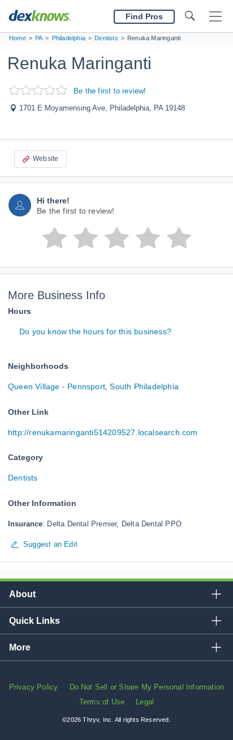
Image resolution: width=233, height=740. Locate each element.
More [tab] (20, 647)
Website (45, 159)
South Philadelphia (144, 386)
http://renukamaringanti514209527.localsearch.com (103, 432)
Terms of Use (101, 702)
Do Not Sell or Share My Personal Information (147, 687)
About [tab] (22, 594)
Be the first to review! (110, 91)
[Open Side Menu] (215, 16)
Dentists (23, 477)
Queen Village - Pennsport (56, 386)
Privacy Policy (33, 687)
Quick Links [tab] (34, 621)
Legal (145, 702)
